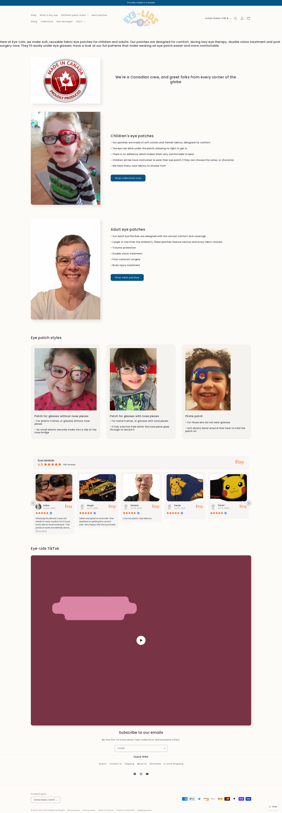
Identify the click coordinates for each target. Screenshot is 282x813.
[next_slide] (249, 503)
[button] (75, 15)
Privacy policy (89, 810)
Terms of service (105, 810)
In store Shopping (173, 763)
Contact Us (115, 763)
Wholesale (155, 763)
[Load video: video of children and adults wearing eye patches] (141, 640)
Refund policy (73, 810)
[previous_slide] (33, 503)
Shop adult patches (127, 277)
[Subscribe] (164, 748)
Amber (46, 505)
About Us (142, 763)
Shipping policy (144, 810)
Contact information (125, 810)
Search (103, 763)
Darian (177, 505)
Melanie (135, 505)
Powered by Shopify (56, 810)
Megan (90, 505)
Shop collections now (128, 178)
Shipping (129, 763)
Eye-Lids (43, 810)
